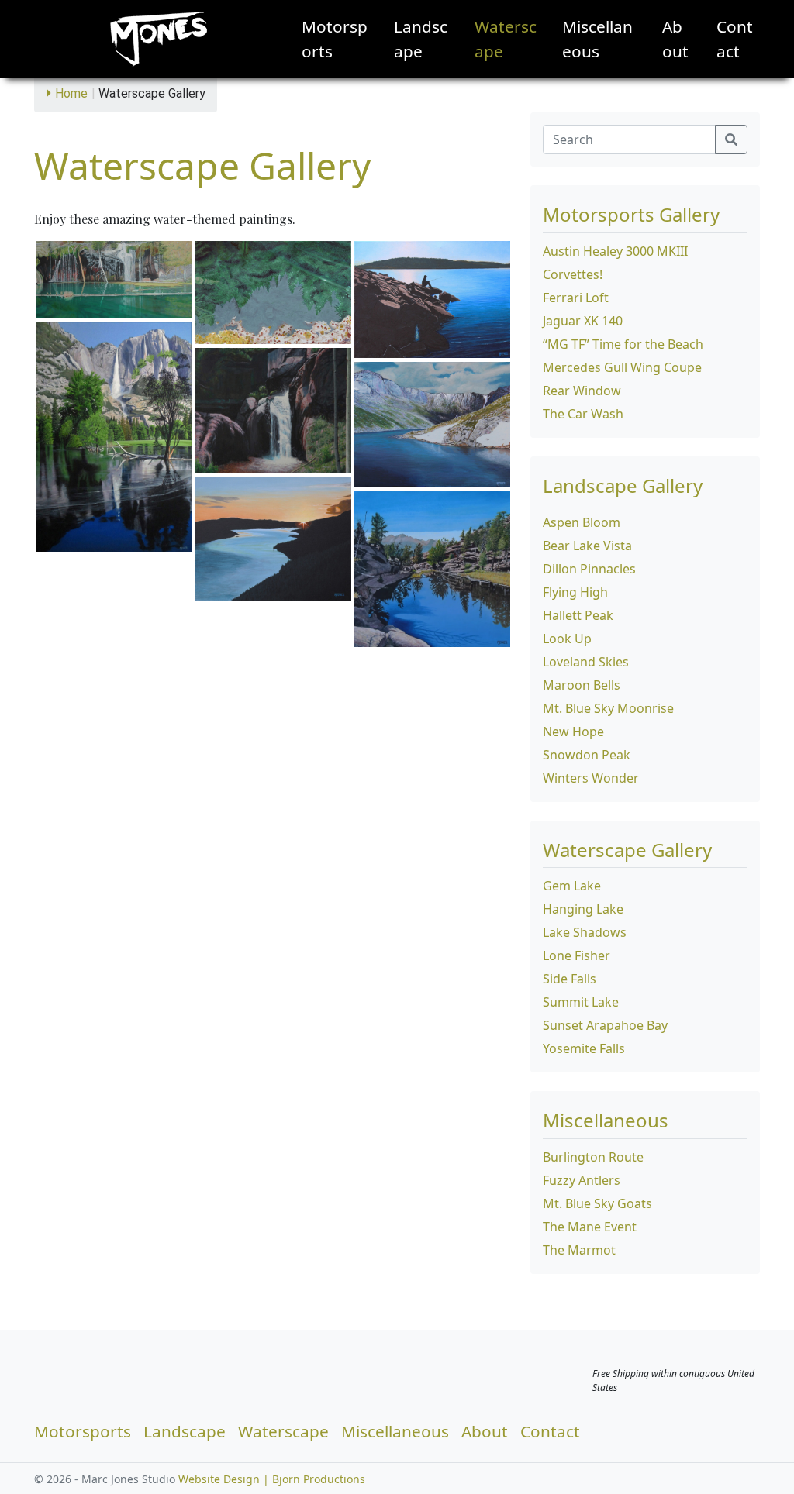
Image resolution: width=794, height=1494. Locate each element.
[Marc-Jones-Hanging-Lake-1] (114, 280)
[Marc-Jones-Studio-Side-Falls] (272, 410)
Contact (734, 38)
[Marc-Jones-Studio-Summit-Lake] (432, 424)
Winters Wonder (591, 778)
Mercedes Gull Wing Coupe (622, 367)
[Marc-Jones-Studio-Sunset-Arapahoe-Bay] (272, 539)
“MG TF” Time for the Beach (623, 344)
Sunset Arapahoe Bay (605, 1025)
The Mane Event (590, 1226)
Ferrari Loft (576, 297)
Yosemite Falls (584, 1048)
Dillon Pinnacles (589, 568)
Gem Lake (572, 885)
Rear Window (582, 390)
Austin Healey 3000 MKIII (615, 251)
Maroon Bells (581, 685)
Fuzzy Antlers (581, 1180)
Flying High (575, 592)
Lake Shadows (585, 932)
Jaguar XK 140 (583, 320)
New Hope (573, 731)
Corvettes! (572, 274)
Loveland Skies (586, 661)
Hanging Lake (583, 908)
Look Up (567, 638)
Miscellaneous (597, 38)
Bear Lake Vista (587, 545)
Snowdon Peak (586, 754)
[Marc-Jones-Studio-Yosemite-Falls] (114, 436)
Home (71, 93)
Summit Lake (581, 1001)
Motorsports (335, 38)
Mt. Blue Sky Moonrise (608, 708)
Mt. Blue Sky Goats (597, 1203)
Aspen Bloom (581, 522)
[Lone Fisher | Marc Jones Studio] (432, 299)
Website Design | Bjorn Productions (271, 1479)
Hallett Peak (578, 615)
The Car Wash (583, 413)
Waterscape (506, 38)
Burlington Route (593, 1156)
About (675, 38)
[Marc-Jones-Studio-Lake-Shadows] (272, 292)
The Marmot (579, 1249)
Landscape (420, 38)
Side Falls (569, 978)
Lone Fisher (576, 955)
